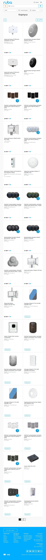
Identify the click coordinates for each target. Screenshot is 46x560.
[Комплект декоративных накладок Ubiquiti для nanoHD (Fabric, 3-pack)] (13, 261)
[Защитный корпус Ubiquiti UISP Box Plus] (13, 294)
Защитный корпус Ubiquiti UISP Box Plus (9, 304)
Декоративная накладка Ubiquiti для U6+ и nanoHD (32, 238)
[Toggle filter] (37, 20)
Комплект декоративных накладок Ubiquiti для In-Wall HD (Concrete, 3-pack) (33, 436)
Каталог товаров (17, 536)
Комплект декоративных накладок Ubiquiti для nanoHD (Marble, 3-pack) (32, 139)
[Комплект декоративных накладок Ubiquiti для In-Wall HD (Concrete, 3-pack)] (33, 426)
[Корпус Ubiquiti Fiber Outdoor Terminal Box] (13, 327)
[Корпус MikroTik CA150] (33, 458)
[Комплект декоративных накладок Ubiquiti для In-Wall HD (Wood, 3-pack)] (13, 96)
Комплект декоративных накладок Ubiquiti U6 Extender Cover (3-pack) (32, 337)
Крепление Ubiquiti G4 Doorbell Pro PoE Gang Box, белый (12, 172)
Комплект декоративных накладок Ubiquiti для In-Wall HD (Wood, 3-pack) (12, 106)
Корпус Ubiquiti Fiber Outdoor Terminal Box (11, 337)
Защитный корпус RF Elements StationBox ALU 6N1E (11, 40)
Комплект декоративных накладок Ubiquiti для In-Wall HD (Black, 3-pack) (32, 106)
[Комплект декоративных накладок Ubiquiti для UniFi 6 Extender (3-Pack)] (13, 492)
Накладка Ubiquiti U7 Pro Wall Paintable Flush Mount (31, 370)
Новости (5, 536)
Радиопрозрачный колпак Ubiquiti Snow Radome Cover (32, 402)
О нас (4, 535)
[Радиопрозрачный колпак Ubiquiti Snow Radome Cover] (33, 393)
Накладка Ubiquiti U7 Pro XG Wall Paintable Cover (32, 304)
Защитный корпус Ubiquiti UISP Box (33, 270)
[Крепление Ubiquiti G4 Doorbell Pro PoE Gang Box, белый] (13, 162)
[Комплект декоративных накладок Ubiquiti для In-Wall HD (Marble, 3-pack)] (13, 426)
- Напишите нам (39, 540)
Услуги (15, 539)
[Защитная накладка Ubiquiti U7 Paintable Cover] (33, 162)
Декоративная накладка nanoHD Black (32, 71)
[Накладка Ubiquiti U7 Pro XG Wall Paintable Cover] (33, 294)
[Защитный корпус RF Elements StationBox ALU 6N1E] (13, 30)
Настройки (16, 540)
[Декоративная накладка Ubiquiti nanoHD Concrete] (33, 30)
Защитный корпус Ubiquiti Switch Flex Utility (12, 139)
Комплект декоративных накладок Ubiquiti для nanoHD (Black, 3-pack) (12, 205)
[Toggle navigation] (41, 2)
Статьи (4, 539)
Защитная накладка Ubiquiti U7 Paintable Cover (32, 172)
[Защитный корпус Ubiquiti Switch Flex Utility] (13, 129)
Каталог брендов (17, 538)
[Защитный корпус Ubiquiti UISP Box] (33, 261)
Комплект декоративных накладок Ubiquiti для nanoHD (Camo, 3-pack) (32, 205)
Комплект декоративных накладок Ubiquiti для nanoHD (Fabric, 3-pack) (13, 271)
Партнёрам (5, 542)
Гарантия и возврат (28, 536)
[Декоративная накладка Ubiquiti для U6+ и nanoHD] (33, 228)
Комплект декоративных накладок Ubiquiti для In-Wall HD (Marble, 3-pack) (12, 436)
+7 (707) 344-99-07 (39, 539)
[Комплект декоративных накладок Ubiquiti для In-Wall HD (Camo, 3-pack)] (13, 459)
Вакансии (5, 540)
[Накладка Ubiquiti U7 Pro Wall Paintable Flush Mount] (33, 360)
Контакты (40, 533)
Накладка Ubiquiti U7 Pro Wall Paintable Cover (11, 402)
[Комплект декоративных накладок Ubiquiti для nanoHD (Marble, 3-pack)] (33, 129)
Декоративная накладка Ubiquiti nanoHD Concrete (32, 40)
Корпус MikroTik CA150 (29, 466)
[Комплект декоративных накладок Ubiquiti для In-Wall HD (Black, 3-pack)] (33, 96)
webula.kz (41, 554)
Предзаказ (27, 316)
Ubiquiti (25, 42)
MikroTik (25, 467)
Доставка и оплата (28, 535)
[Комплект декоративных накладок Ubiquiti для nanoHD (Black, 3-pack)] (13, 195)
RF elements (6, 42)
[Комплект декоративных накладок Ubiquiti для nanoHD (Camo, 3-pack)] (33, 195)
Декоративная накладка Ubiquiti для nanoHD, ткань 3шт (12, 238)
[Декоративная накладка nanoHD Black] (33, 62)
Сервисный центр (39, 544)
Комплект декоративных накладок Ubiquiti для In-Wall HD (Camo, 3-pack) (12, 469)
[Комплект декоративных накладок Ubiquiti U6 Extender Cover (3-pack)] (33, 327)
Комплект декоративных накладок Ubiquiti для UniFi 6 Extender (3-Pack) (12, 502)
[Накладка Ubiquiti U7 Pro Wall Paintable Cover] (13, 393)
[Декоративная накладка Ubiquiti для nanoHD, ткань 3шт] (13, 228)
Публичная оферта (28, 538)
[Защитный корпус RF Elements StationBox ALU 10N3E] (13, 63)
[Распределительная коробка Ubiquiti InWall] (33, 492)
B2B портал (16, 542)
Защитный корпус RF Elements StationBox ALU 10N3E (11, 73)
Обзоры (5, 538)
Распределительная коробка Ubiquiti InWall (31, 501)
